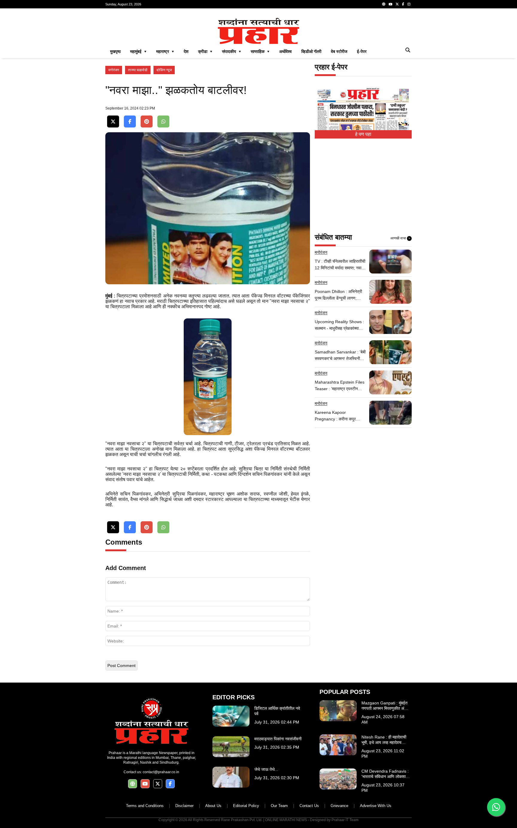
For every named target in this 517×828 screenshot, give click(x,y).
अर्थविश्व (285, 51)
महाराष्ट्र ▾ (165, 51)
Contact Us (309, 805)
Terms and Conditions (145, 805)
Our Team (279, 805)
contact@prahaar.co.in (161, 772)
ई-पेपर (362, 51)
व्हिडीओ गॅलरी (311, 51)
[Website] (383, 4)
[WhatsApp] (163, 121)
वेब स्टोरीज (339, 51)
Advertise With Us (375, 805)
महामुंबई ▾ (138, 51)
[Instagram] (408, 4)
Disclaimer (184, 805)
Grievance (339, 805)
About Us (213, 805)
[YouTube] (390, 4)
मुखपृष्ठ (115, 51)
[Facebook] (403, 4)
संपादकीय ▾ (231, 51)
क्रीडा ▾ (205, 51)
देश (186, 51)
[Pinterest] (147, 121)
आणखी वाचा (400, 238)
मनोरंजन (113, 70)
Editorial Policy (246, 805)
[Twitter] (397, 4)
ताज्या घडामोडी (138, 70)
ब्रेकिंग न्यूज (164, 70)
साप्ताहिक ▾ (260, 51)
